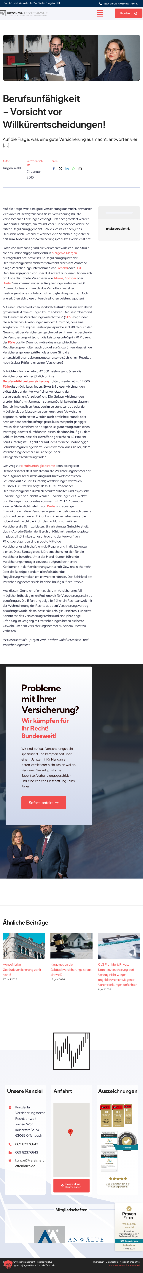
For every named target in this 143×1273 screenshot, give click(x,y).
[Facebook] (53, 170)
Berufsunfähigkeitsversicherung (26, 381)
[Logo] (23, 12)
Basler (7, 283)
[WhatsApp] (73, 170)
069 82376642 (26, 1144)
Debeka (62, 268)
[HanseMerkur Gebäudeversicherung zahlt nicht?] (24, 946)
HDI (78, 268)
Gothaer (71, 278)
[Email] (80, 170)
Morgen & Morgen (64, 253)
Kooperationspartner (130, 1261)
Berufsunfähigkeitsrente (38, 466)
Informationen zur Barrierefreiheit (124, 1265)
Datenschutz (112, 1261)
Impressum (99, 1261)
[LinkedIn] (67, 170)
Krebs (51, 506)
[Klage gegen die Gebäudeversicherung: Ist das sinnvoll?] (71, 946)
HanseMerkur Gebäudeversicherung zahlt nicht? (22, 969)
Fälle (11, 342)
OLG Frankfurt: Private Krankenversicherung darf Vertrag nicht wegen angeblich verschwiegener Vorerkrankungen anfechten (117, 974)
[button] (70, 1132)
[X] (60, 170)
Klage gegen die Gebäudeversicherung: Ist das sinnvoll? (70, 969)
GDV (68, 317)
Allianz (58, 278)
